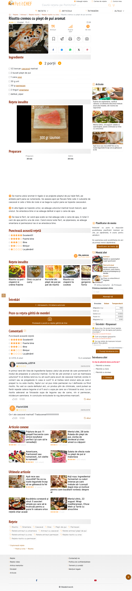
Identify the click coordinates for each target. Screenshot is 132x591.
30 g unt (15, 81)
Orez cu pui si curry (34, 280)
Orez (49, 527)
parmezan (20, 85)
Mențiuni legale (75, 569)
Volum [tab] (106, 303)
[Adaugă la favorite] (53, 38)
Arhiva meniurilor (103, 285)
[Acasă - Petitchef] (10, 15)
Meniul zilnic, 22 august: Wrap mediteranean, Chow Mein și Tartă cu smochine (78, 504)
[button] (12, 39)
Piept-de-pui (61, 527)
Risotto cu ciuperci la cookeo (68, 282)
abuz (88, 399)
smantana (24, 90)
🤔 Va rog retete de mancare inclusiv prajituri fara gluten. (106, 342)
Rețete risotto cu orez (72, 535)
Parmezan (75, 527)
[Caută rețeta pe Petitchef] (110, 5)
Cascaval (39, 527)
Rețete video (15, 562)
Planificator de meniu (107, 246)
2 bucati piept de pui (21, 73)
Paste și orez (20, 549)
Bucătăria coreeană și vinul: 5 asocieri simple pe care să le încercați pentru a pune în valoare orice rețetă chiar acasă (28, 505)
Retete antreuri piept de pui (74, 531)
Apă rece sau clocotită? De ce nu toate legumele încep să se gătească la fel (37, 480)
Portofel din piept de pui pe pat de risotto (52, 282)
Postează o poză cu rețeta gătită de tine (49, 323)
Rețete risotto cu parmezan (24, 538)
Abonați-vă (108, 297)
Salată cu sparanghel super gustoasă (111, 260)
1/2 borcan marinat (24, 68)
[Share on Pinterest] (87, 50)
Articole (66, 11)
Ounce (97, 314)
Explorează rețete (17, 545)
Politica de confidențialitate (79, 562)
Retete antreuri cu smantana (24, 531)
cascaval (26, 68)
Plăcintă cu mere (102, 369)
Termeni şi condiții (76, 565)
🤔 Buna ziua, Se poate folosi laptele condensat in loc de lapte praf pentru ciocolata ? (106, 330)
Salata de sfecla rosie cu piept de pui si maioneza (79, 454)
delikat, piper (17, 94)
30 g (18, 85)
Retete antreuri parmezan (47, 535)
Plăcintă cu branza (103, 365)
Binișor (26, 246)
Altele (118, 11)
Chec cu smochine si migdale (111, 279)
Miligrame (98, 308)
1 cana (16, 77)
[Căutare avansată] (114, 5)
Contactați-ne (74, 558)
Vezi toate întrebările (115, 348)
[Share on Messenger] (61, 50)
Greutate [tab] (97, 303)
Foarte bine (28, 239)
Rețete (42, 11)
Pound (96, 316)
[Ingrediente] (4, 295)
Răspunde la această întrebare (101, 334)
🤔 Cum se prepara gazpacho (104, 337)
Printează (117, 285)
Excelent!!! (27, 235)
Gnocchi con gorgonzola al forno (88, 282)
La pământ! (28, 249)
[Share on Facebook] (53, 50)
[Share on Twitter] (78, 50)
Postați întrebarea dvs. (109, 351)
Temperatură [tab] (117, 303)
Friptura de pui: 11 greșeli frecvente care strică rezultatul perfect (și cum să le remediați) (37, 436)
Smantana (26, 527)
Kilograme (98, 319)
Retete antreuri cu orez (22, 535)
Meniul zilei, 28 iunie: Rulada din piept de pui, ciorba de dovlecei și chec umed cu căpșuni (78, 436)
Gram (96, 311)
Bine (24, 242)
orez (20, 77)
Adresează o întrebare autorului (51, 305)
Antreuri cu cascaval (49, 531)
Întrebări (93, 11)
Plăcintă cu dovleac (103, 372)
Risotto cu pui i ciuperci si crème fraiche (16, 282)
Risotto (15, 527)
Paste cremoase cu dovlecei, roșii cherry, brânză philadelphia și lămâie (111, 270)
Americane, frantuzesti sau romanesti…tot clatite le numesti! (37, 455)
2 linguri (20, 90)
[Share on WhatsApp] (70, 50)
